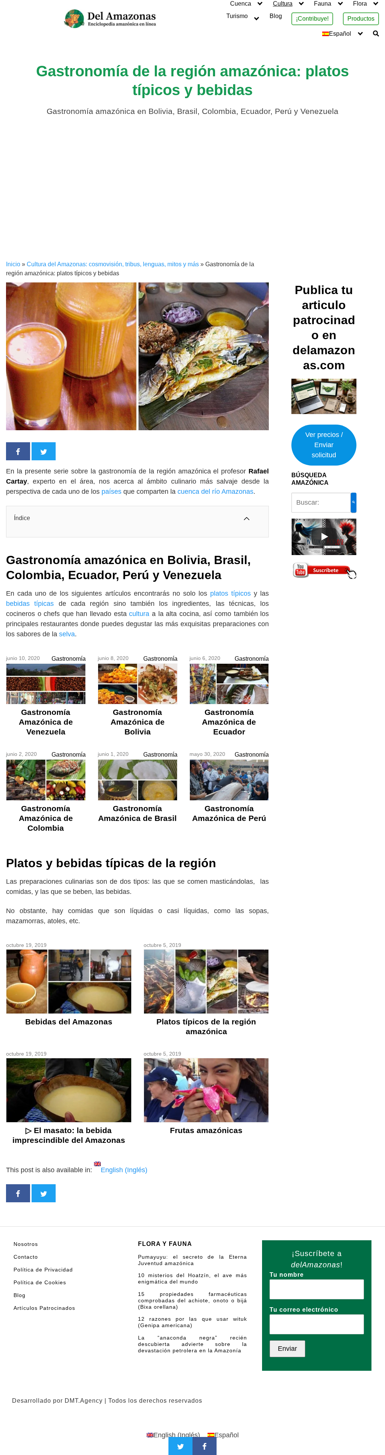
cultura (140, 614)
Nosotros (26, 1244)
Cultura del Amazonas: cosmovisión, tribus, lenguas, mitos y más (113, 264)
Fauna (322, 3)
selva (67, 634)
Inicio (13, 264)
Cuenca (240, 3)
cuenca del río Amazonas (215, 491)
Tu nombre (287, 1274)
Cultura (283, 3)
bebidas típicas (32, 603)
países (112, 491)
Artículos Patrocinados (44, 1308)
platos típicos (230, 593)
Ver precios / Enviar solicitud (324, 445)
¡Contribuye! (312, 18)
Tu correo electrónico (304, 1309)
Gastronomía (69, 658)
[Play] (324, 537)
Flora (360, 3)
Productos (360, 18)
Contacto (26, 1257)
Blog (276, 16)
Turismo (237, 16)
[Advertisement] (192, 203)
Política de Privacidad (43, 1270)
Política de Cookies (40, 1282)
